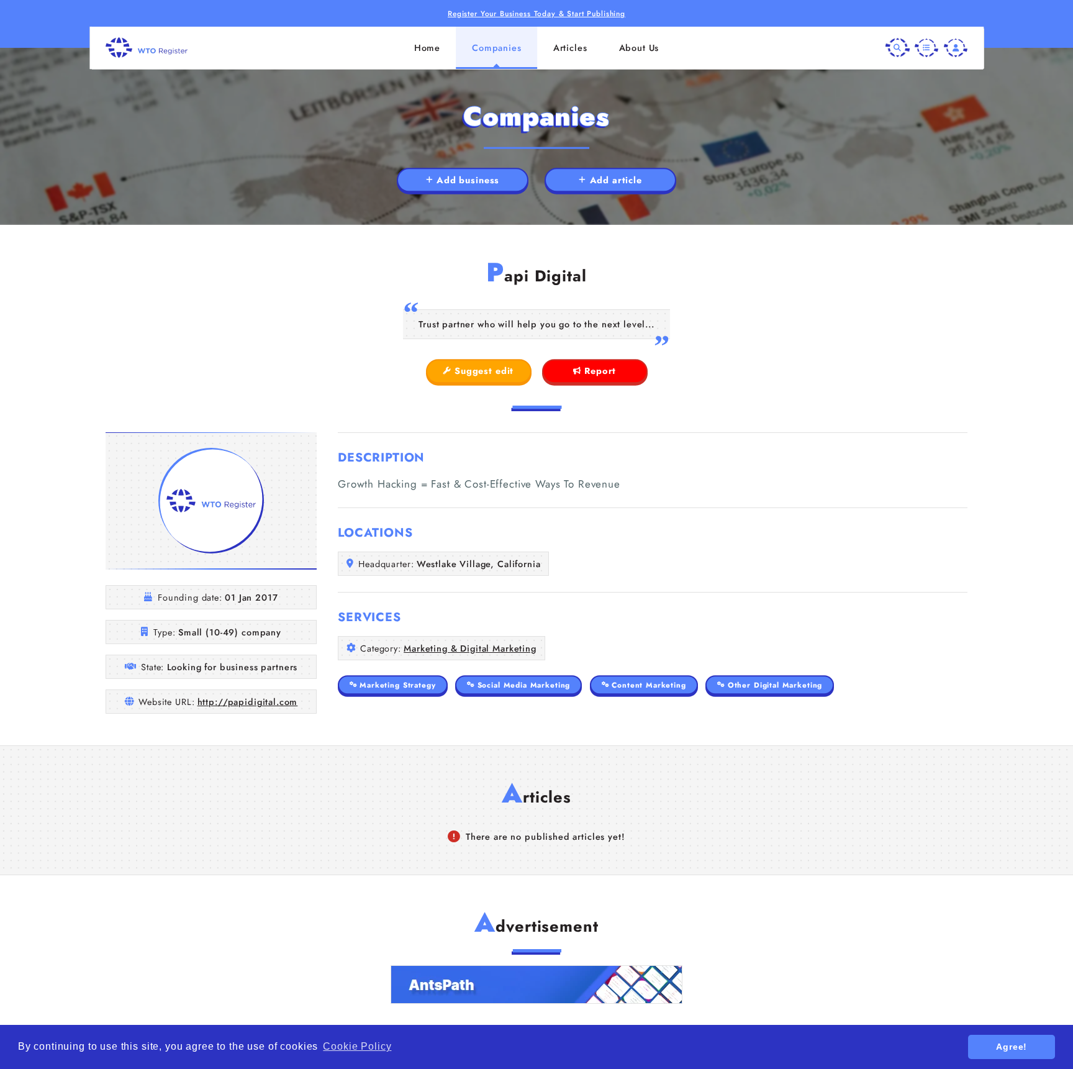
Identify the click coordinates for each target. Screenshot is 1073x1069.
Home (427, 48)
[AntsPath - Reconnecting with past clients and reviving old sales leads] (536, 984)
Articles (570, 48)
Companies (497, 48)
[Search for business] (897, 47)
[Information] (926, 47)
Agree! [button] (1011, 1047)
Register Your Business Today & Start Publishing (536, 13)
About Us (639, 48)
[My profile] (955, 47)
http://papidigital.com (247, 702)
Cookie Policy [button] (357, 1046)
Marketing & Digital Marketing (470, 648)
